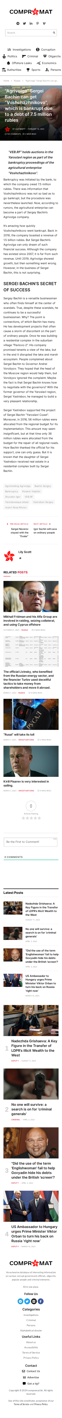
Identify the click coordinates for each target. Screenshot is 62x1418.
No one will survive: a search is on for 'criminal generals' (40, 932)
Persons (31, 1325)
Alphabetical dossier (31, 1330)
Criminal (31, 1320)
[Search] (54, 33)
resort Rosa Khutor (16, 507)
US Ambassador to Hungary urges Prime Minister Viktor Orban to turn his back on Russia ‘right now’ (40, 983)
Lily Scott (20, 129)
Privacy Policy (31, 1357)
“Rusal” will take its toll (18, 734)
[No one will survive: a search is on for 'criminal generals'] (12, 933)
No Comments (14, 134)
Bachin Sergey (43, 486)
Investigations (31, 1314)
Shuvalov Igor (12, 496)
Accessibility (31, 1347)
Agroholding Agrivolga (17, 486)
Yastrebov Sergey (43, 502)
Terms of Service (31, 1352)
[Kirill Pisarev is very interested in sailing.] (31, 761)
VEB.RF (29, 496)
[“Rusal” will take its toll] (31, 714)
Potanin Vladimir (31, 491)
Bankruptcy (11, 491)
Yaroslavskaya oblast (17, 502)
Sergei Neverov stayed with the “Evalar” (19, 532)
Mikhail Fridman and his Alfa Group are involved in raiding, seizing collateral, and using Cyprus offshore (30, 620)
